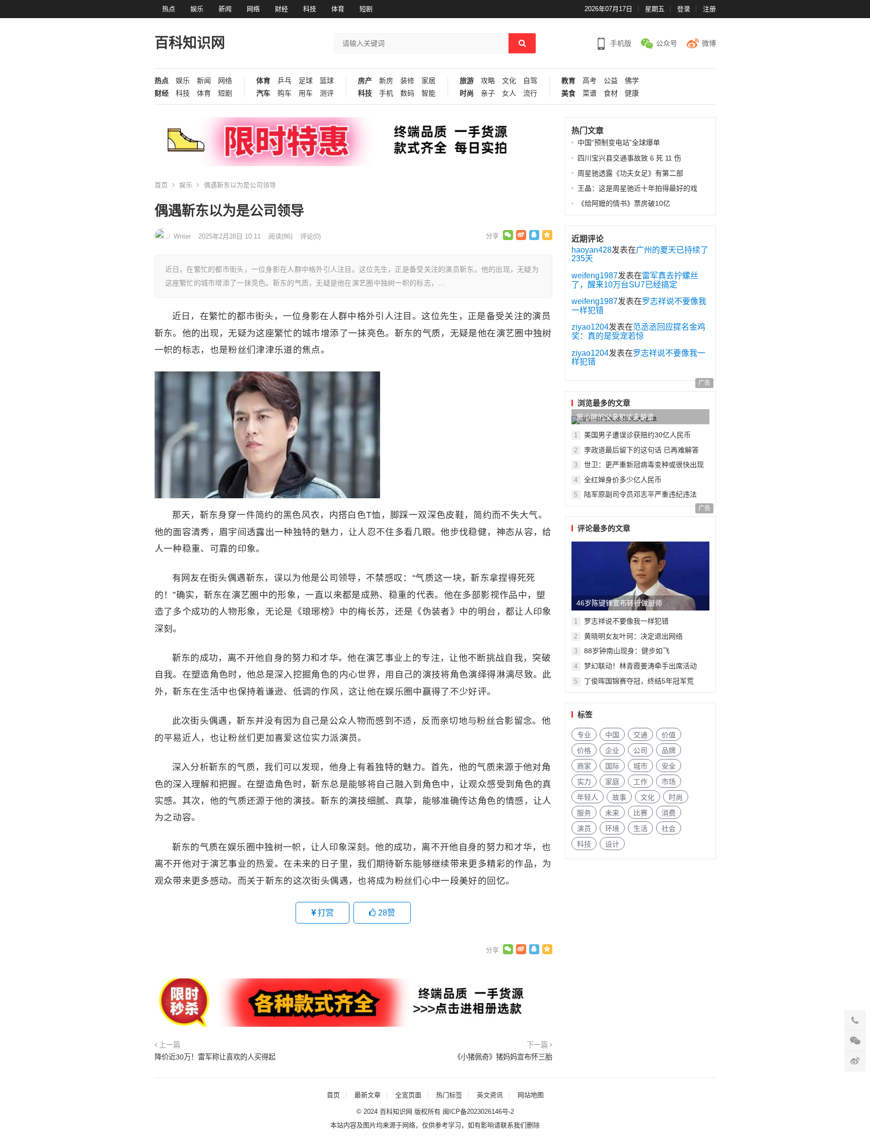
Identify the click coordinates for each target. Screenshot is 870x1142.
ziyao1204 (590, 327)
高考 (590, 81)
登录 (683, 9)
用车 (306, 93)
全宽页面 (408, 1095)
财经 (281, 9)
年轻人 (587, 797)
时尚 (467, 93)
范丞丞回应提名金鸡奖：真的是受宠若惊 (638, 331)
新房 (386, 81)
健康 (632, 93)
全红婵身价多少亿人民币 (623, 480)
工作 (640, 782)
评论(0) (310, 236)
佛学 (632, 81)
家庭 (612, 782)
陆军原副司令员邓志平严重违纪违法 (640, 494)
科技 (309, 9)
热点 (168, 9)
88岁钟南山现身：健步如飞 (627, 651)
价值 (669, 735)
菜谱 (590, 93)
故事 (619, 797)
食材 (611, 93)
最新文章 (367, 1095)
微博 (709, 43)
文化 (509, 81)
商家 (584, 766)
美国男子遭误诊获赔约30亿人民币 (637, 435)
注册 (709, 9)
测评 (327, 93)
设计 (612, 844)
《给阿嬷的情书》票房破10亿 (623, 203)
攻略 (488, 81)
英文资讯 (490, 1095)
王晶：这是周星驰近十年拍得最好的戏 (637, 188)
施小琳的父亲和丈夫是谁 (615, 417)
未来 (612, 813)
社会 (669, 828)
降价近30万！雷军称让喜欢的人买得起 (215, 1057)
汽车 (263, 93)
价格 (584, 750)
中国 (612, 735)
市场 (669, 782)
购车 (284, 93)
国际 (612, 766)
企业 (612, 750)
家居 (428, 81)
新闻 (225, 9)
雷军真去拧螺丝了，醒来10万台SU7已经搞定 (634, 280)
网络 (253, 9)
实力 (584, 782)
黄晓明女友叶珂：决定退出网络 (633, 636)
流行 (530, 93)
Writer (182, 236)
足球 (306, 81)
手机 (386, 93)
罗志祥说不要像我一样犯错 (626, 621)
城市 (640, 766)
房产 (365, 81)
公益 (611, 81)
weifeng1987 (594, 275)
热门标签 (449, 1095)
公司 (640, 750)
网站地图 (531, 1095)
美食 (568, 93)
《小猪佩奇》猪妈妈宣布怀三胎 (503, 1057)
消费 (669, 813)
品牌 (669, 750)
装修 (407, 81)
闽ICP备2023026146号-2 (478, 1111)
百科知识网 (190, 43)
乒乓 (284, 81)
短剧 (366, 9)
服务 (584, 813)
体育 (337, 9)
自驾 (530, 81)
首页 (161, 185)
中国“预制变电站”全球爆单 (618, 142)
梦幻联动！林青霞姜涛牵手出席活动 (640, 666)
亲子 (488, 93)
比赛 (640, 813)
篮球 (327, 81)
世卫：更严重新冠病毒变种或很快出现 (644, 465)
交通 (640, 735)
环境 (612, 828)
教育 (568, 81)
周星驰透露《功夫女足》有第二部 (630, 173)
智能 (428, 93)
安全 (669, 766)
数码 (407, 93)
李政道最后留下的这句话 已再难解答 (641, 450)
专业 (584, 735)
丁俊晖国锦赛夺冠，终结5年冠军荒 (639, 681)
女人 (509, 93)
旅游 (467, 81)
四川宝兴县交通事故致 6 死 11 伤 (629, 158)
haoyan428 (591, 250)
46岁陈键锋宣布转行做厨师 (619, 603)
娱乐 (196, 9)
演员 (584, 828)
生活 (640, 828)
